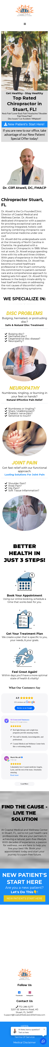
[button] (24, 24)
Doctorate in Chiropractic (16, 248)
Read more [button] (14, 775)
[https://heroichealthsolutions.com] (24, 10)
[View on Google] (6, 758)
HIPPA (24, 1026)
